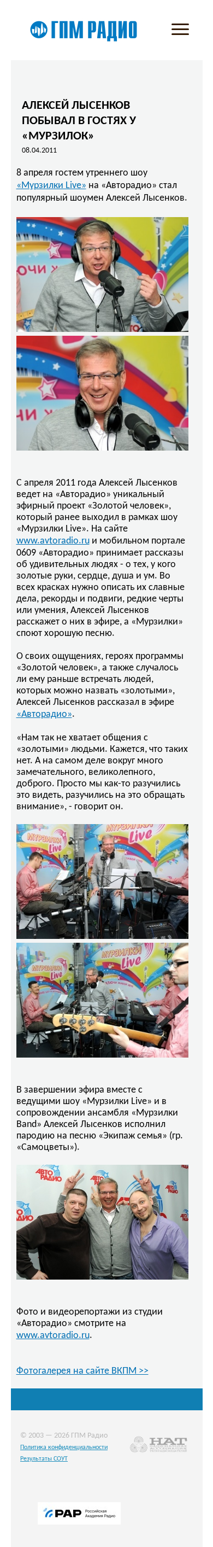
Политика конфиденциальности (64, 1447)
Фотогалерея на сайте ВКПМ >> (82, 1371)
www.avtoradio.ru (53, 541)
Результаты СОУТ (44, 1459)
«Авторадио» (44, 714)
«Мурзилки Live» (51, 185)
